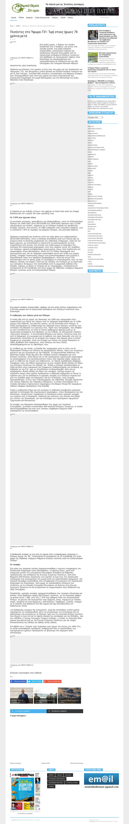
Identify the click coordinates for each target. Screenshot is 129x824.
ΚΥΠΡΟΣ (90, 189)
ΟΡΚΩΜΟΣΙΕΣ (92, 213)
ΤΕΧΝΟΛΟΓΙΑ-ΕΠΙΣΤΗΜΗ (95, 259)
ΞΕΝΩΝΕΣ (91, 206)
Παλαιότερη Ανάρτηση (76, 763)
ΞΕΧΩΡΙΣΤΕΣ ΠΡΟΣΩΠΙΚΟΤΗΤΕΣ (98, 208)
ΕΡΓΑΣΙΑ (90, 178)
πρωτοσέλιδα (22, 813)
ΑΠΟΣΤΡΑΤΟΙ (92, 138)
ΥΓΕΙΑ (90, 261)
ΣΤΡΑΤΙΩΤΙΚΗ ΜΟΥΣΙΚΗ (95, 240)
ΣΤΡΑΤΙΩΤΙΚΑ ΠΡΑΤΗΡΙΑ (95, 238)
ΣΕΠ (89, 231)
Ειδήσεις (55, 17)
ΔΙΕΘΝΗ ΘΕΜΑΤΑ (93, 159)
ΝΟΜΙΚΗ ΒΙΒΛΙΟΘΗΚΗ (95, 203)
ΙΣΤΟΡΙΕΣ (91, 182)
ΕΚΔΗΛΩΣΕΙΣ (92, 168)
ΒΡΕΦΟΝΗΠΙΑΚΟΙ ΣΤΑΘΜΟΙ (96, 150)
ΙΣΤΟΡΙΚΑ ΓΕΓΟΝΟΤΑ (94, 185)
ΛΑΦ (89, 192)
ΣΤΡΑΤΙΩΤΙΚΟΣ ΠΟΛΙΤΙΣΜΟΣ (97, 243)
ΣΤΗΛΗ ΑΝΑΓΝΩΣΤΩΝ (94, 234)
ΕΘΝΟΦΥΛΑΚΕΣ (93, 166)
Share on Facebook (20, 681)
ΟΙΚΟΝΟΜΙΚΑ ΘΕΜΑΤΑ (95, 210)
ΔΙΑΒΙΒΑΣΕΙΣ (92, 154)
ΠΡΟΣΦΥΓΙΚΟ (92, 226)
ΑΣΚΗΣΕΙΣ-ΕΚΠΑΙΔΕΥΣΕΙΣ (96, 147)
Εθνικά (70, 17)
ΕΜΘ (89, 173)
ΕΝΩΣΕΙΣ (90, 175)
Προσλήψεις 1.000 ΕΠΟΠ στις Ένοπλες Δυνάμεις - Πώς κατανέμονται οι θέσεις (101, 82)
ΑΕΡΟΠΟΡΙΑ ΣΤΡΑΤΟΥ (95, 129)
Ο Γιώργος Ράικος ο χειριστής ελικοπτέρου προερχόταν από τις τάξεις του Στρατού (102, 69)
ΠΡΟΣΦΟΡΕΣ (92, 224)
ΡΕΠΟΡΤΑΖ (91, 229)
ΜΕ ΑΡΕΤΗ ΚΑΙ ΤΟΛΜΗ (95, 196)
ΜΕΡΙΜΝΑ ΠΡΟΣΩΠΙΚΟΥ (95, 199)
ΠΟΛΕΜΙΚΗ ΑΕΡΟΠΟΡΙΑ (95, 217)
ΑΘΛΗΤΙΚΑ (91, 131)
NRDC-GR (91, 126)
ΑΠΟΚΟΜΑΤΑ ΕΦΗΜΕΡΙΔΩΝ (96, 136)
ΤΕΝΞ (89, 257)
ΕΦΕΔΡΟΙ (91, 180)
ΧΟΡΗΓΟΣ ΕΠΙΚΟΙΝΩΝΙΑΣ (96, 266)
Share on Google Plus (54, 681)
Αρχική (13, 17)
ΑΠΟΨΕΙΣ (91, 140)
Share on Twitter (36, 681)
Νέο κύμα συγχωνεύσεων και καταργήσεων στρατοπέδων (107, 55)
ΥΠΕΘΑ (21, 17)
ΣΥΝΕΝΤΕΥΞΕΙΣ (93, 247)
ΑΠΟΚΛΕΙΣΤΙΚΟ (93, 133)
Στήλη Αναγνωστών (42, 17)
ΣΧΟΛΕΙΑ (91, 250)
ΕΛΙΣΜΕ (90, 171)
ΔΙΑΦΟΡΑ (91, 157)
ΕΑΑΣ (89, 161)
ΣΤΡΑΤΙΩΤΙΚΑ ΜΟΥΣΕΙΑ (95, 236)
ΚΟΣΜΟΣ (90, 187)
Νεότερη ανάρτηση (15, 763)
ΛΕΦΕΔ (90, 194)
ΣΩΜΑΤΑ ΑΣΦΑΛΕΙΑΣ (94, 254)
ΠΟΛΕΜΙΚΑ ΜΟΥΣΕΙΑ (94, 215)
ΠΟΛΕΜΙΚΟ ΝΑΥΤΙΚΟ (94, 219)
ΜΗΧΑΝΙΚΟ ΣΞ (92, 201)
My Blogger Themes (112, 821)
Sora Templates (100, 821)
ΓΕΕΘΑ (63, 17)
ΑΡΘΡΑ (14, 39)
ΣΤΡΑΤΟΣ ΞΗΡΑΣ (93, 245)
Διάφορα (29, 17)
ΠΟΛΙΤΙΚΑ (91, 222)
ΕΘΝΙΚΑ (90, 164)
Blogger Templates (94, 820)
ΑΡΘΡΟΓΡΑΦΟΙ (92, 145)
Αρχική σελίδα (45, 763)
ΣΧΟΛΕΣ (90, 252)
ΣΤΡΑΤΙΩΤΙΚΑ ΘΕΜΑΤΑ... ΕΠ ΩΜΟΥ (30, 820)
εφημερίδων (30, 813)
